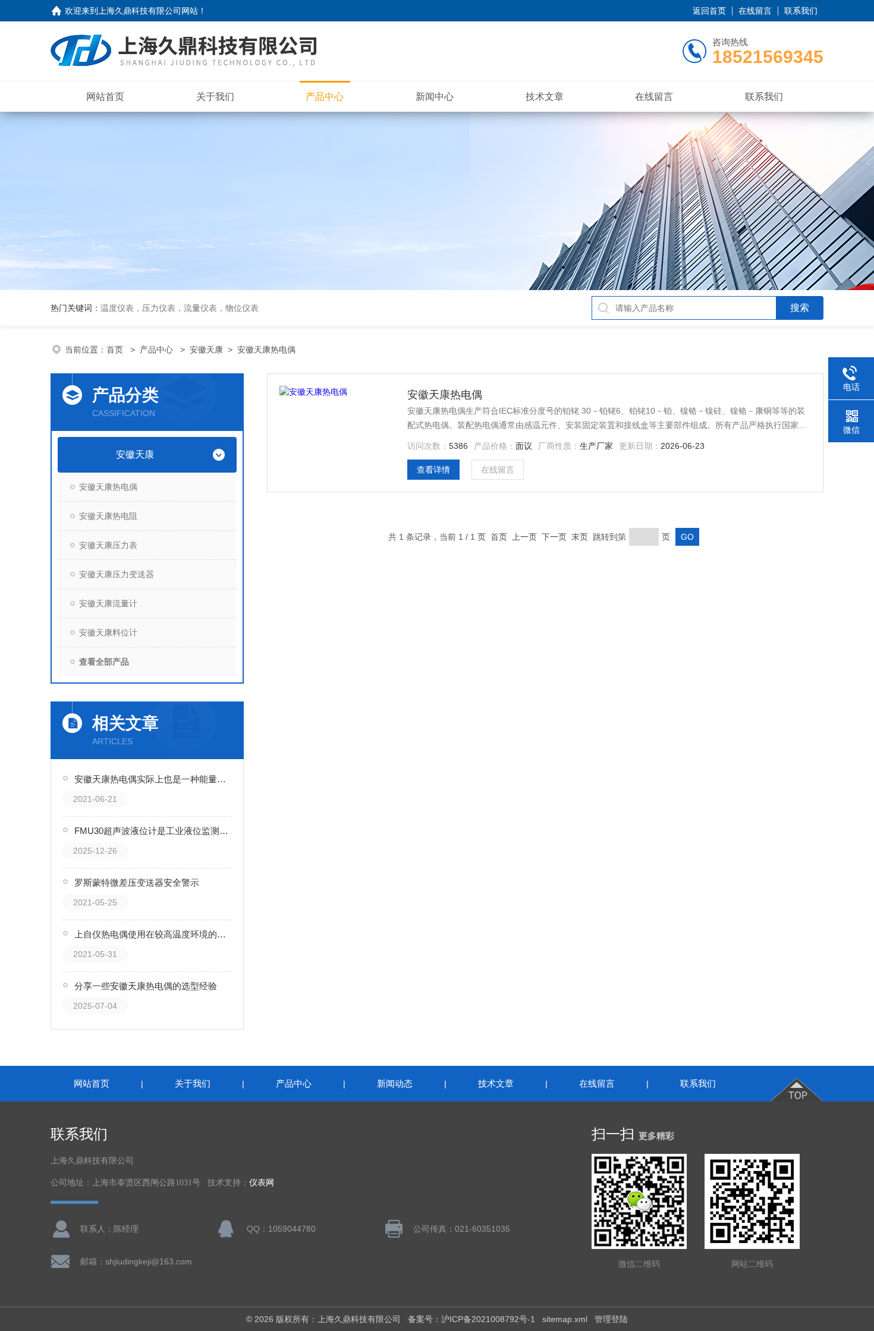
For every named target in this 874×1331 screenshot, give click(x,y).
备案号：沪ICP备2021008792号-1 (471, 1319)
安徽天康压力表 (108, 545)
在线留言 (755, 10)
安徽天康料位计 (108, 632)
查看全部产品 (104, 661)
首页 (115, 349)
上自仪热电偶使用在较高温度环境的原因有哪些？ (154, 934)
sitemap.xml (564, 1319)
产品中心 (325, 97)
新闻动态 (395, 1083)
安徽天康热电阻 (108, 516)
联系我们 (801, 10)
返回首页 (709, 10)
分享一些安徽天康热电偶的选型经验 (145, 986)
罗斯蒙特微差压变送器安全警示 (136, 882)
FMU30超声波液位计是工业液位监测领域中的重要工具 (154, 831)
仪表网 (261, 1182)
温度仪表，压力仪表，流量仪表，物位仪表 (179, 308)
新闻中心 (435, 97)
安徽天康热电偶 (266, 349)
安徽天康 (206, 349)
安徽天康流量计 (108, 603)
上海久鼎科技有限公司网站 (148, 10)
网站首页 (105, 97)
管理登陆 (611, 1319)
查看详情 (433, 469)
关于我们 (215, 97)
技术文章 (545, 97)
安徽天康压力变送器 (116, 574)
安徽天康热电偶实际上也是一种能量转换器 (154, 779)
